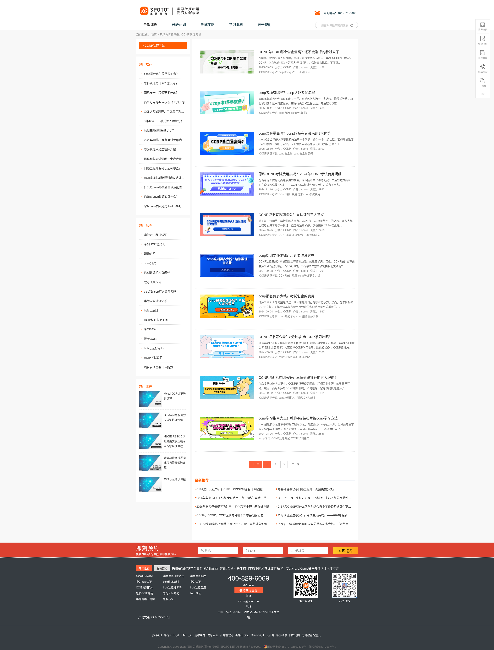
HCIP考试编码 (153, 357)
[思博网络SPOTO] (169, 9)
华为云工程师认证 (155, 235)
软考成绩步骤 (152, 282)
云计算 (270, 635)
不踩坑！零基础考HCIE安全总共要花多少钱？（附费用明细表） (319, 524)
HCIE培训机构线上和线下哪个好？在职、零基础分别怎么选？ (236, 524)
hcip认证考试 (286, 72)
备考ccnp (304, 357)
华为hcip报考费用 (173, 576)
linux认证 (195, 593)
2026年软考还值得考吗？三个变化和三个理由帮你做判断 (232, 506)
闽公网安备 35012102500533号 (286, 646)
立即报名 (345, 550)
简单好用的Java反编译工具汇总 (164, 102)
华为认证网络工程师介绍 (160, 149)
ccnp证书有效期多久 (307, 235)
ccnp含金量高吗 (303, 153)
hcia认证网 (151, 310)
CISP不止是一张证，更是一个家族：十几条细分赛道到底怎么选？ (320, 498)
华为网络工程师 (145, 599)
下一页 (295, 464)
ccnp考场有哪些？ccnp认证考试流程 (287, 92)
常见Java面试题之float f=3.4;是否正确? (165, 206)
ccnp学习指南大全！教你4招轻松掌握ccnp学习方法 (298, 417)
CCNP (287, 67)
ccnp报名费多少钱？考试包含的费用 (287, 295)
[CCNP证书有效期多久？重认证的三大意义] (227, 224)
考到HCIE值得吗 (154, 244)
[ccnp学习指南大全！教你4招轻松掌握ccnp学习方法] (227, 428)
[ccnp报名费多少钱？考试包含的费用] (227, 306)
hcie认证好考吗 (154, 348)
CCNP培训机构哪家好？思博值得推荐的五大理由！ (298, 377)
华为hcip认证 (144, 581)
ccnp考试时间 (299, 113)
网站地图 (294, 635)
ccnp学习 (264, 438)
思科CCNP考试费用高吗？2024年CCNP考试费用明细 (300, 173)
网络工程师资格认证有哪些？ (163, 168)
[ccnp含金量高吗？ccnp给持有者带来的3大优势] (227, 143)
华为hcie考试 (171, 593)
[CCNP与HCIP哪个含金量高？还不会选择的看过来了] (227, 61)
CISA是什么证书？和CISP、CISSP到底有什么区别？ (230, 489)
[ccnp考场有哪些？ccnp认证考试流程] (227, 102)
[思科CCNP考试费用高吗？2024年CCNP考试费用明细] (227, 184)
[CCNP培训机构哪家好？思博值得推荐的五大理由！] (227, 387)
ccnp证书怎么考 (288, 357)
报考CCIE (150, 339)
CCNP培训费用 (288, 194)
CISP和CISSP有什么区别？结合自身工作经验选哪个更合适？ (317, 506)
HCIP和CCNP (304, 72)
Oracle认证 (257, 635)
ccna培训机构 (144, 576)
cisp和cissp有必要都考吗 (160, 291)
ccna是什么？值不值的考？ (161, 74)
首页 (154, 34)
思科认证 (168, 599)
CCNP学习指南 (300, 438)
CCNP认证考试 (155, 45)
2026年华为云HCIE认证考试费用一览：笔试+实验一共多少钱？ (237, 498)
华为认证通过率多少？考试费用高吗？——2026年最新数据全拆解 (320, 515)
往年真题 (482, 57)
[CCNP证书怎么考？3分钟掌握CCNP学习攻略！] (227, 346)
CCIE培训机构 (144, 587)
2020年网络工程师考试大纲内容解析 (165, 140)
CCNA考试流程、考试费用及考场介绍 (165, 111)
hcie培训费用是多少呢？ (159, 130)
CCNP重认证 (286, 235)
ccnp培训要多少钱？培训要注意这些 (287, 255)
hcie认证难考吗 (172, 587)
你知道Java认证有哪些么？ (161, 196)
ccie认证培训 (171, 581)
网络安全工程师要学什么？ (161, 92)
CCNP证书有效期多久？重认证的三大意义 (291, 214)
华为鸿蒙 (281, 635)
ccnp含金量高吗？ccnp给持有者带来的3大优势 (295, 133)
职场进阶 (150, 254)
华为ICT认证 (171, 635)
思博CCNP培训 (305, 397)
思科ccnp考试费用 (309, 194)
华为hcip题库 (198, 576)
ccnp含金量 (286, 153)
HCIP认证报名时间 (156, 320)
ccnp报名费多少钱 (307, 316)
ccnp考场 (284, 113)
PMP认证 (187, 635)
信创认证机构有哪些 (157, 272)
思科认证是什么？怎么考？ (161, 83)
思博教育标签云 (169, 34)
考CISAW (150, 329)
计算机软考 (226, 635)
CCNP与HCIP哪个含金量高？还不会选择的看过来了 (299, 51)
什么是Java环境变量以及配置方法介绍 (165, 187)
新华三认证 (242, 635)
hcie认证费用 (198, 587)
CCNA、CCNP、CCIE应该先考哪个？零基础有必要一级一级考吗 (238, 515)
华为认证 (195, 581)
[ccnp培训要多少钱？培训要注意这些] (227, 265)
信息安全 (212, 635)
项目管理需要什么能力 (158, 367)
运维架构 (200, 635)
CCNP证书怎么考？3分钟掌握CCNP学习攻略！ (295, 336)
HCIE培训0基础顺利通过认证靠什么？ (165, 178)
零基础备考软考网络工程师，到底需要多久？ (307, 489)
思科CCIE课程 (144, 593)
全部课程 (150, 24)
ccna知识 (150, 263)
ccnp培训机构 (287, 397)
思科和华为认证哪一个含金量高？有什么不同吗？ (165, 159)
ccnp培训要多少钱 (309, 275)
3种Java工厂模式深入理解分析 (164, 121)
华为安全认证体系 (155, 301)
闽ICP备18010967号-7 (322, 646)
